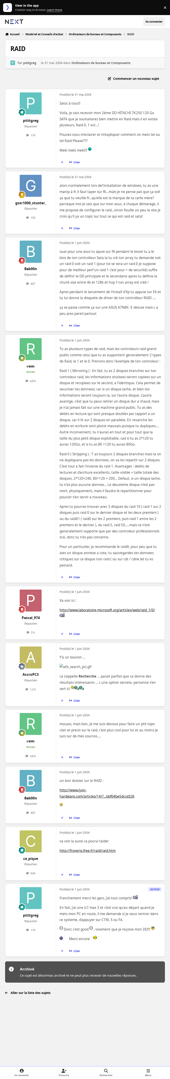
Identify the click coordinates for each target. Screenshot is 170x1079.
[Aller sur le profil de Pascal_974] (31, 601)
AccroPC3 (31, 674)
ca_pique (30, 858)
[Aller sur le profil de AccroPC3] (31, 657)
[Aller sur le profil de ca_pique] (31, 841)
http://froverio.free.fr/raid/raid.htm (88, 850)
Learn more (8, 8)
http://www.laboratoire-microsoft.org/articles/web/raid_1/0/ (107, 610)
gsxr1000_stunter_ (30, 203)
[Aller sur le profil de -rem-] (31, 349)
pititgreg (29, 63)
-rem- (30, 366)
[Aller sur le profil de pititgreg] (12, 62)
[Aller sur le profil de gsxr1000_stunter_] (31, 186)
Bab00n (30, 269)
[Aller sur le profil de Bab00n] (31, 252)
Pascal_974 (31, 617)
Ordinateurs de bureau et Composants (100, 63)
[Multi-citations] (62, 162)
